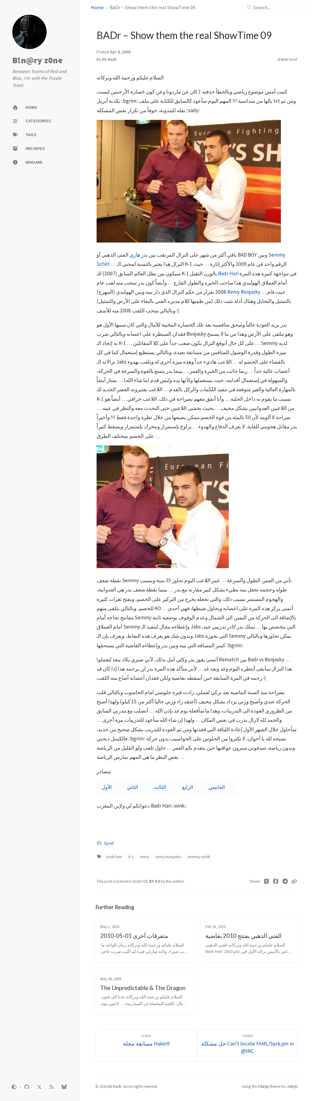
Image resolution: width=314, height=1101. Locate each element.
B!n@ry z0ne (37, 60)
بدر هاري (138, 254)
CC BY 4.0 (152, 881)
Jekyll (292, 1086)
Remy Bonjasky (243, 292)
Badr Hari (228, 273)
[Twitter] (266, 881)
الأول (106, 787)
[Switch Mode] (14, 1087)
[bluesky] (64, 1087)
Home (97, 7)
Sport (109, 843)
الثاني (132, 787)
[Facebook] (275, 881)
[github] (26, 1087)
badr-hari (114, 856)
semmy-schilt (199, 856)
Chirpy (263, 1086)
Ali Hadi (109, 59)
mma (144, 856)
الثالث (160, 787)
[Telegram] (285, 881)
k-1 (131, 856)
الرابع (187, 787)
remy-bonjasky (168, 856)
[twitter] (39, 1087)
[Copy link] (294, 881)
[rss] (51, 1087)
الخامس (217, 787)
